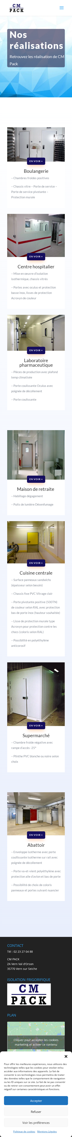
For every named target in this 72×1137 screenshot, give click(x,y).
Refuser (36, 1112)
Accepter (36, 1101)
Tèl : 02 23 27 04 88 (20, 951)
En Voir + (36, 161)
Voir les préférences (36, 1123)
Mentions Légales (47, 1131)
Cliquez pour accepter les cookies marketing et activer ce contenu (36, 1042)
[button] (66, 1056)
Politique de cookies (24, 1131)
